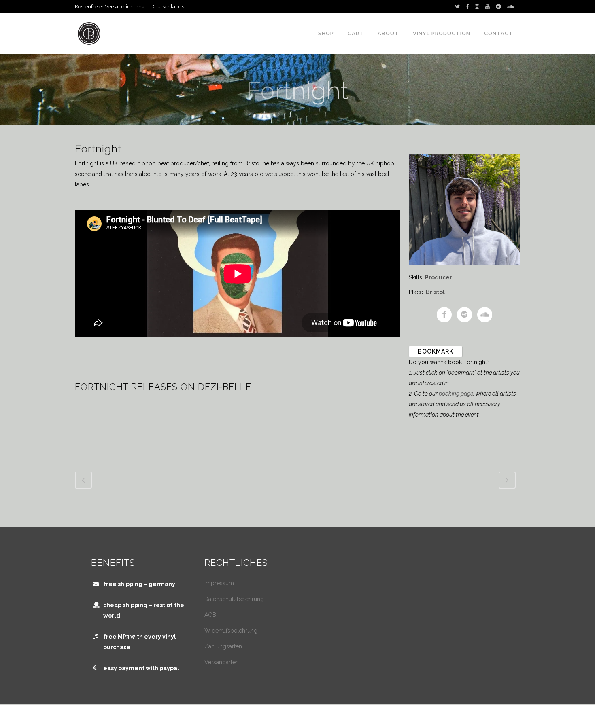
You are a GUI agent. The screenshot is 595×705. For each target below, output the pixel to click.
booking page (456, 393)
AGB (210, 615)
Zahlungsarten (223, 646)
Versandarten (221, 662)
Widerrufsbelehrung (230, 630)
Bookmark (435, 351)
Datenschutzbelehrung (234, 599)
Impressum (219, 583)
